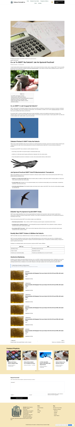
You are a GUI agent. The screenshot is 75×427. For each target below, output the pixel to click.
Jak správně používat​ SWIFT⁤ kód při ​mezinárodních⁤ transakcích (22, 98)
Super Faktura (56, 415)
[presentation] (14, 355)
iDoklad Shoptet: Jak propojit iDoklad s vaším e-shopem (21, 341)
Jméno (12, 394)
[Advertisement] (37, 11)
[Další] (67, 360)
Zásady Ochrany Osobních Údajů (43, 424)
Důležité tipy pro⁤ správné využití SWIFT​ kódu (19, 99)
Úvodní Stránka (40, 407)
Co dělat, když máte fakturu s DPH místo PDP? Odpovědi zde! (45, 363)
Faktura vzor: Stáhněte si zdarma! (58, 341)
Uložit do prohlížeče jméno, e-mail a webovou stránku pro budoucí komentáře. (55, 394)
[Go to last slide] (8, 360)
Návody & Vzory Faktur (34, 1)
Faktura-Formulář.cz (15, 64)
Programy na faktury (57, 409)
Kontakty (39, 3)
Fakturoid (55, 410)
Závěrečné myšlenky (14, 101)
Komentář (13, 382)
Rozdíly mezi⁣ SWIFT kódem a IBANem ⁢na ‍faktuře (19, 100)
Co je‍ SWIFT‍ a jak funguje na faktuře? (17, 95)
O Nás (35, 3)
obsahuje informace (55, 109)
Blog (38, 409)
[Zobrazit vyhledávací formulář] (52, 2)
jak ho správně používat (33, 68)
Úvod (28, 1)
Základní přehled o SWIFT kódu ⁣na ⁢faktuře (18, 97)
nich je (52, 67)
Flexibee (55, 412)
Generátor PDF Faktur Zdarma (59, 2)
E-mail (30, 394)
